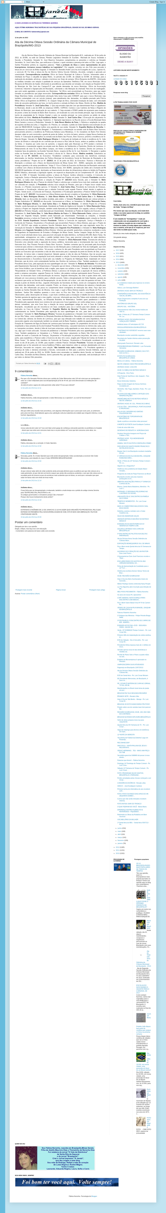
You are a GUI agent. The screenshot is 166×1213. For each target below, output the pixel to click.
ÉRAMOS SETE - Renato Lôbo (128, 696)
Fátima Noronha (27, 375)
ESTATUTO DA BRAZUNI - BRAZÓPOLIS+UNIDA (126, 357)
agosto (120, 277)
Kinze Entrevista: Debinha (126, 381)
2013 (118, 262)
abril (119, 834)
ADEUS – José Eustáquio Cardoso (129, 786)
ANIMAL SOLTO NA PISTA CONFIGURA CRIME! (134, 443)
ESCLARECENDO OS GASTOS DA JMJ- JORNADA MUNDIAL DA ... (131, 562)
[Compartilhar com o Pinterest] (59, 363)
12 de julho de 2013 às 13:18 (31, 418)
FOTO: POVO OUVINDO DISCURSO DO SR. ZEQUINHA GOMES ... (133, 795)
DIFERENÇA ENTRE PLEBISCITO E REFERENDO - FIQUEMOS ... (130, 811)
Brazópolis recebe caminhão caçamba (130, 335)
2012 (118, 847)
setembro (121, 274)
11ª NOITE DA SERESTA (126, 735)
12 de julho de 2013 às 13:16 (31, 401)
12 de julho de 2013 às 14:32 (31, 446)
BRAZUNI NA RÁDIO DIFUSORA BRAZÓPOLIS (134, 717)
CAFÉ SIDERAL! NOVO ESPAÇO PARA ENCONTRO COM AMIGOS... (131, 599)
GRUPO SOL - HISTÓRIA (126, 307)
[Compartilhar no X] (54, 363)
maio (120, 831)
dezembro (121, 265)
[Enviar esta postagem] (45, 363)
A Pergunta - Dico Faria (125, 373)
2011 (118, 850)
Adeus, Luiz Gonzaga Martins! (128, 288)
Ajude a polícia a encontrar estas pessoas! (132, 421)
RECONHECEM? (123, 743)
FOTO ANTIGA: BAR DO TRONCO (129, 804)
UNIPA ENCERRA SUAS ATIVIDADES (130, 664)
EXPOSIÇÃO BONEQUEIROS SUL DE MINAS (133, 543)
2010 (118, 853)
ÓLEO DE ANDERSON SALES (128, 516)
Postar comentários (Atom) (30, 594)
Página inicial (61, 590)
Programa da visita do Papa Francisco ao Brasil (134, 474)
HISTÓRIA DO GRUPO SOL (127, 304)
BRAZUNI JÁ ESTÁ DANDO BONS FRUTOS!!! (133, 704)
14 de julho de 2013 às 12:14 (31, 480)
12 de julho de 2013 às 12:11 (31, 388)
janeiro (120, 843)
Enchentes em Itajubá (149, 1093)
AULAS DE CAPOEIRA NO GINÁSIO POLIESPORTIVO (130, 412)
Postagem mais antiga (97, 590)
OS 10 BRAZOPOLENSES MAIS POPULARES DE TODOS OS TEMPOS (143, 867)
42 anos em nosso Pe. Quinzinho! (129, 595)
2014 (118, 259)
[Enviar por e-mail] (49, 363)
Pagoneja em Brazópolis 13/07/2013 (130, 667)
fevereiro (121, 840)
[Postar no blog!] (51, 363)
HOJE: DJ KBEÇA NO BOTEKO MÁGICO (131, 370)
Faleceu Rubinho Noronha (126, 612)
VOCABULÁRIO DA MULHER (127, 819)
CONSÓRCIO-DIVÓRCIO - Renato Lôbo (131, 783)
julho (120, 280)
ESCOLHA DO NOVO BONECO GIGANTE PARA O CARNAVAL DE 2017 (142, 989)
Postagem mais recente (24, 590)
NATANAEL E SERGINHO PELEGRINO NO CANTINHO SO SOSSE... (132, 492)
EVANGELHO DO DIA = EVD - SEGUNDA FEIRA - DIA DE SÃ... (131, 626)
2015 (118, 256)
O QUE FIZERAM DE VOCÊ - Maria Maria (132, 807)
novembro (121, 268)
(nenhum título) (149, 1016)
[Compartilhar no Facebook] (56, 363)
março (120, 837)
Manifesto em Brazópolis (149, 924)
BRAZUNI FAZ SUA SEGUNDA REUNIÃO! (132, 693)
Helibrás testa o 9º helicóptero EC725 (130, 324)
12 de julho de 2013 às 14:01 (31, 433)
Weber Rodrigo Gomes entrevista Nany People (133, 584)
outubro (120, 271)
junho (120, 828)
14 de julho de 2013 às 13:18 (31, 500)
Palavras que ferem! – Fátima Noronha (131, 760)
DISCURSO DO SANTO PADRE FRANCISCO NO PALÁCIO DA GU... (133, 447)
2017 (118, 250)
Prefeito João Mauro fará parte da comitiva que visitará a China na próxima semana (143, 1030)
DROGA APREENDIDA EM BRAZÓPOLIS (131, 327)
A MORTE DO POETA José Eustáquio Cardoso (133, 424)
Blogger (94, 1196)
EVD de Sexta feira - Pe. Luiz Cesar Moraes (132, 675)
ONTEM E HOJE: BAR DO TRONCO (130, 291)
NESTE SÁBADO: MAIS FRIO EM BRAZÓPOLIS (134, 364)
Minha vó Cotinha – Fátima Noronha (130, 361)
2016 (118, 253)
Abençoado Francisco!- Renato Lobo (130, 343)
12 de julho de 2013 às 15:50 (31, 461)
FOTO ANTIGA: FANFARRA (149, 1122)
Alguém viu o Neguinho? (126, 466)
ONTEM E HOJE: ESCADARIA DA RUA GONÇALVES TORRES (131, 320)
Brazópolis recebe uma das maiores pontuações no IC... (130, 478)
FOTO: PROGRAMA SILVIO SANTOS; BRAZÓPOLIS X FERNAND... (130, 774)
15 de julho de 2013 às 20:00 (31, 517)
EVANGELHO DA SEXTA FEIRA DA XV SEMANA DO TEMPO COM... (130, 525)
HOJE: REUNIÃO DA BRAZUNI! (128, 576)
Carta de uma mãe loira (125, 427)
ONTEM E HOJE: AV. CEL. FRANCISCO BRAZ (133, 404)
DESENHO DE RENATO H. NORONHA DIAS (133, 430)
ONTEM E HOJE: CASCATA (127, 367)
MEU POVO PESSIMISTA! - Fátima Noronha (132, 592)
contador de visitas (120, 79)
